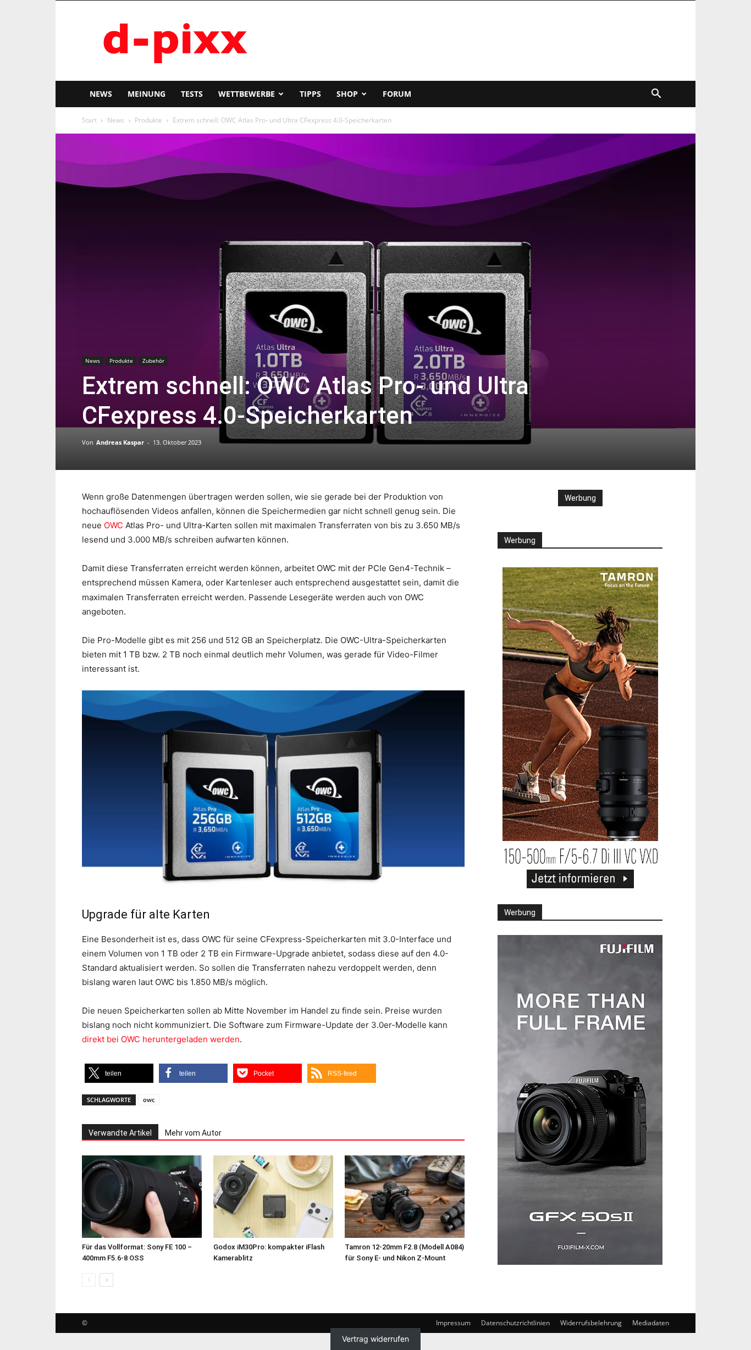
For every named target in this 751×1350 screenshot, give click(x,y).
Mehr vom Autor (193, 1132)
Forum (397, 93)
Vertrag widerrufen (375, 1338)
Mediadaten (650, 1322)
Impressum (453, 1322)
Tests (192, 93)
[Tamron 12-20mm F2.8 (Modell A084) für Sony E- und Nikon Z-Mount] (405, 1196)
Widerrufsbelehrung (591, 1322)
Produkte (148, 120)
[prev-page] (89, 1280)
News (101, 93)
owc (148, 1100)
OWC (113, 525)
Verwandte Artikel (120, 1132)
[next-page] (106, 1280)
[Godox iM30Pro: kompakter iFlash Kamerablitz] (273, 1196)
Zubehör (153, 360)
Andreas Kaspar (120, 442)
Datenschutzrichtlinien (515, 1322)
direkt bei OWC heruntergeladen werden (161, 1039)
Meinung (146, 93)
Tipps (310, 93)
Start (89, 120)
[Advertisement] (469, 40)
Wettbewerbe (246, 93)
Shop (347, 93)
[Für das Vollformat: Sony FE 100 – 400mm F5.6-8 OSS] (142, 1196)
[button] (656, 95)
